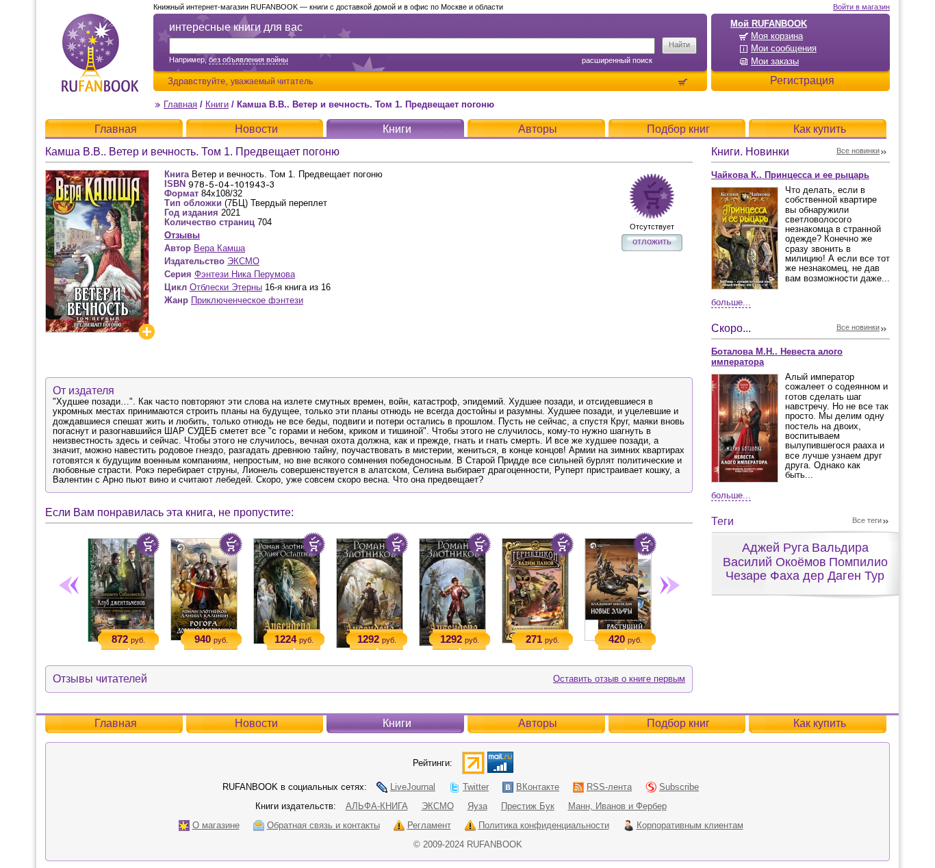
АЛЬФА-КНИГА (377, 806)
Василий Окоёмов (774, 562)
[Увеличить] (146, 332)
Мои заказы (775, 61)
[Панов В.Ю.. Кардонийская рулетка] (535, 588)
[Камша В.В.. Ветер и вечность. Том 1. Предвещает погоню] (97, 175)
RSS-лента (609, 787)
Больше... (731, 302)
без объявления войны (248, 59)
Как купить (819, 129)
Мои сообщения (784, 48)
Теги (722, 521)
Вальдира (840, 547)
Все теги (867, 520)
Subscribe (679, 787)
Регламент (429, 825)
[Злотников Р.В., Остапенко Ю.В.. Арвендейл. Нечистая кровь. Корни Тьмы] (286, 588)
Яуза (477, 806)
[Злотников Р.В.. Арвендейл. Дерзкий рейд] (452, 589)
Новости (256, 129)
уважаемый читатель (272, 81)
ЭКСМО (243, 261)
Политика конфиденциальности (543, 825)
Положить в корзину (147, 544)
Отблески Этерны (226, 287)
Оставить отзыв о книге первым (619, 679)
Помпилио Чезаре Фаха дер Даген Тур (807, 569)
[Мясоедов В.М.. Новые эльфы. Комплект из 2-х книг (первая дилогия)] (617, 587)
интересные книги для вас (236, 27)
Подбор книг (678, 129)
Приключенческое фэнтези (247, 300)
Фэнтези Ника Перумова (244, 274)
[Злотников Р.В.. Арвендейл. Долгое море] (369, 590)
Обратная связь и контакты (323, 825)
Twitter (476, 787)
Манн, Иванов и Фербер (617, 806)
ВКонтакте (537, 787)
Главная (180, 104)
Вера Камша (219, 248)
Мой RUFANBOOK (768, 23)
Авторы (537, 129)
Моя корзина (777, 36)
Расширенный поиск (617, 60)
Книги (217, 104)
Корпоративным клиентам (690, 825)
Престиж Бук (527, 806)
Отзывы (182, 235)
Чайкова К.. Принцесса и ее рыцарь (790, 175)
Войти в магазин (861, 7)
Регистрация (802, 80)
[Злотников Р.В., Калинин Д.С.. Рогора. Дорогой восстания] (203, 587)
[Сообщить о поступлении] (652, 196)
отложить (651, 241)
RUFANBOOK (100, 53)
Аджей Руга (775, 547)
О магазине (216, 825)
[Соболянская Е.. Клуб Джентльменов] (120, 587)
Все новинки (858, 150)
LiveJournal (412, 787)
